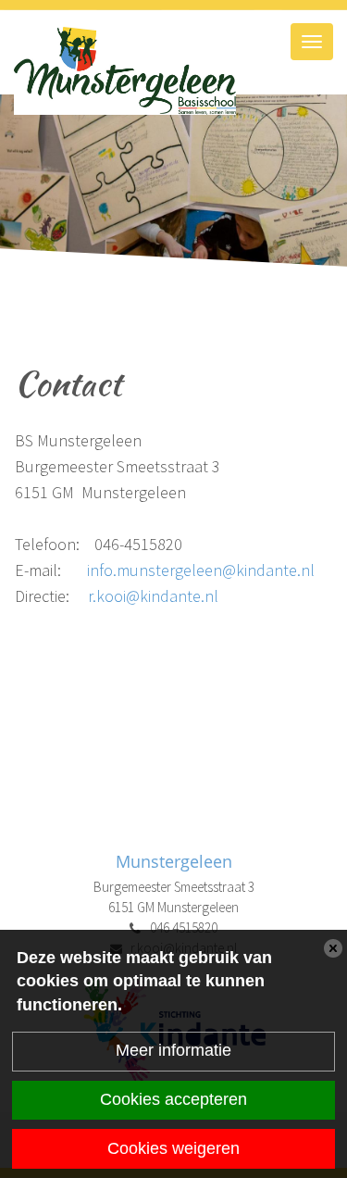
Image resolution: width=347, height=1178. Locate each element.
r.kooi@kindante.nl (153, 596)
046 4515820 (183, 927)
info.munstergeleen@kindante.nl (201, 570)
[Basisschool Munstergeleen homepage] (173, 71)
